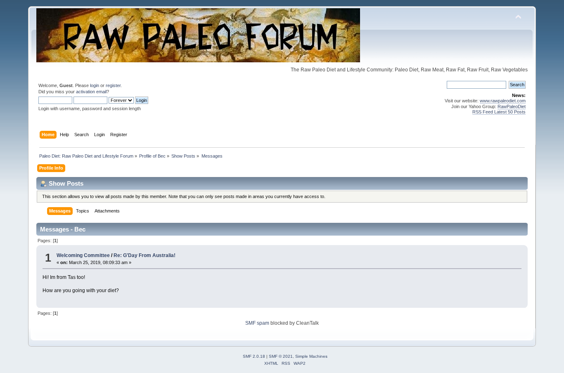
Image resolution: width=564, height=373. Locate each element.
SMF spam (257, 323)
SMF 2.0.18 (254, 356)
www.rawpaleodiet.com (503, 100)
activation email (91, 91)
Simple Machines (311, 356)
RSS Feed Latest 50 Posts (499, 111)
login (94, 85)
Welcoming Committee (84, 255)
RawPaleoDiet (512, 106)
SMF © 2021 (281, 356)
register (113, 85)
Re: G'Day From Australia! (144, 255)
